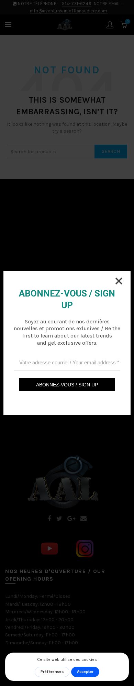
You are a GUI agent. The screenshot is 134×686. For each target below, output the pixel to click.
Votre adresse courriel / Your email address (69, 362)
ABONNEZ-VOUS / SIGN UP (67, 384)
